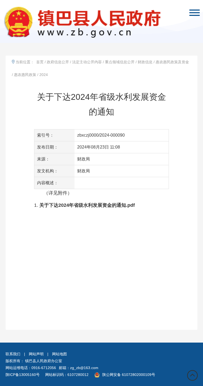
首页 (40, 62)
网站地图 (59, 354)
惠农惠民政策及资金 (172, 62)
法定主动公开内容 (87, 62)
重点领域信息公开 (120, 62)
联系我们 (13, 354)
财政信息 (145, 62)
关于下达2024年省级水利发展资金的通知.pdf (87, 205)
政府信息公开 (58, 62)
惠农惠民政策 (25, 75)
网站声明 (36, 354)
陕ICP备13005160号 (23, 374)
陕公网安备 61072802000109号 (128, 374)
